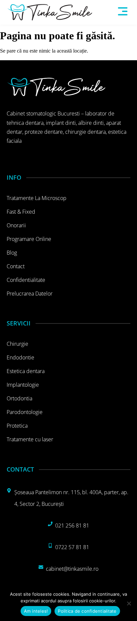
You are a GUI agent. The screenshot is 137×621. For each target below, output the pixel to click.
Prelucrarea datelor (30, 293)
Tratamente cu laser (30, 439)
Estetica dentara (26, 371)
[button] (122, 12)
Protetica (17, 425)
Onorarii (16, 225)
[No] (128, 603)
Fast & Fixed (21, 211)
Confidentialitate (26, 280)
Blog (12, 252)
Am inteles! (36, 611)
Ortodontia (19, 398)
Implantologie (23, 384)
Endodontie (20, 357)
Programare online (29, 239)
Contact (16, 266)
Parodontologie (25, 412)
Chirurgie (17, 343)
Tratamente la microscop (37, 198)
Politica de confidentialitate (87, 611)
